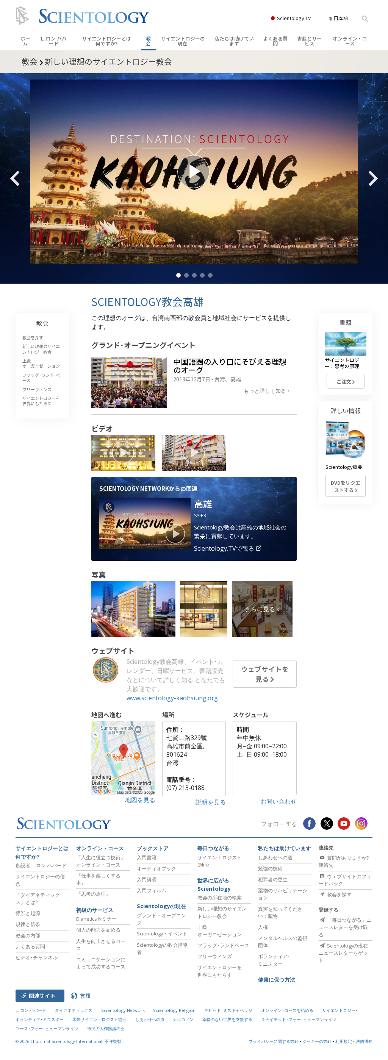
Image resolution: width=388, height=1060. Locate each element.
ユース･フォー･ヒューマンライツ (47, 1028)
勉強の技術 (270, 868)
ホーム (25, 41)
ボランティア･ (274, 960)
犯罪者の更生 (273, 879)
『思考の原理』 (93, 893)
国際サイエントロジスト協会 (99, 1019)
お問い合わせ (278, 801)
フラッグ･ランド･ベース (41, 377)
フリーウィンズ (37, 389)
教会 (148, 41)
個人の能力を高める (98, 929)
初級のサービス (94, 909)
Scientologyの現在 (161, 906)
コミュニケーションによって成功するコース (100, 963)
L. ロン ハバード (54, 41)
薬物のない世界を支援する (227, 1019)
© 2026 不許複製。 (70, 1041)
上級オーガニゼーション (41, 363)
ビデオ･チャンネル (37, 957)
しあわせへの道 (275, 857)
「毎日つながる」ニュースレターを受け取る (345, 927)
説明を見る (211, 802)
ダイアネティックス (73, 1010)
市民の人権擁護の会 (106, 1028)
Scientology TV (294, 18)
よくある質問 (275, 41)
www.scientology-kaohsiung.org (172, 698)
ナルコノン (183, 1019)
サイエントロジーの (183, 41)
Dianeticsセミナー (96, 918)
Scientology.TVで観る (225, 548)
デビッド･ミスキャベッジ (228, 1010)
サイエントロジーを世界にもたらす (41, 400)
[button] (178, 275)
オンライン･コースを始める (287, 1010)
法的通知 (364, 1041)
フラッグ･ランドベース (223, 945)
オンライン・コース (350, 41)
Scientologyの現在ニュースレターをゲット (343, 952)
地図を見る (140, 800)
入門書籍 (146, 857)
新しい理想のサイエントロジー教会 (41, 348)
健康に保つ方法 (276, 979)
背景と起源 (28, 913)
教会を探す (32, 337)
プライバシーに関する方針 (274, 1041)
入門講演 (146, 879)
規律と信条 (28, 924)
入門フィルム (151, 890)
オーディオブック (156, 868)
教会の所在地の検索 (219, 897)
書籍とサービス (309, 41)
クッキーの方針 (317, 1041)
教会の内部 (28, 935)
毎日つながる (213, 848)
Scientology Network (123, 1010)
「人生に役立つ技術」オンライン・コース (100, 861)
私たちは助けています (234, 41)
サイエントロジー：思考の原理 (342, 362)
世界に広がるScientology (214, 884)
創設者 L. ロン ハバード (41, 865)
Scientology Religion (174, 1010)
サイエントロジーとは (106, 41)
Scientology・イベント (162, 933)
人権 (263, 927)
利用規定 (343, 1041)
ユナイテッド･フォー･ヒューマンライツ (298, 1019)
